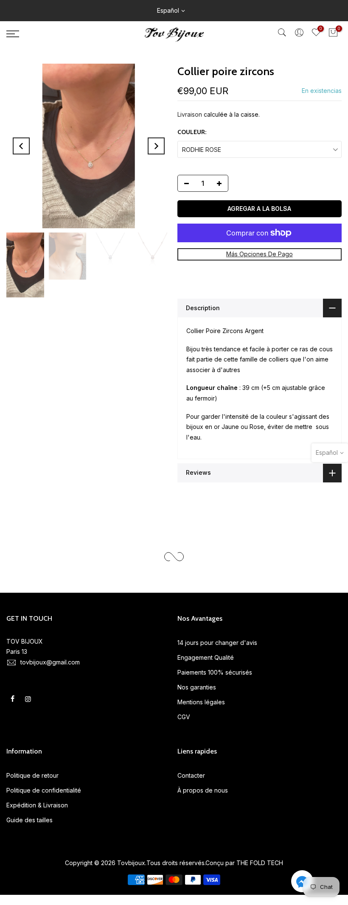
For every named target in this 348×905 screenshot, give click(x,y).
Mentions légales (201, 702)
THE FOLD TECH (259, 862)
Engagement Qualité (205, 657)
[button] (302, 883)
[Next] (156, 145)
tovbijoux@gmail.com (50, 662)
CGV (183, 716)
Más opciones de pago (259, 254)
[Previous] (21, 145)
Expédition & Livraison (37, 805)
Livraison (189, 114)
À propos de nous (202, 790)
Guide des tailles (29, 820)
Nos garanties (196, 687)
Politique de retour (32, 775)
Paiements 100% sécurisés (214, 672)
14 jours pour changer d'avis (217, 642)
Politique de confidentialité (43, 790)
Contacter (191, 775)
